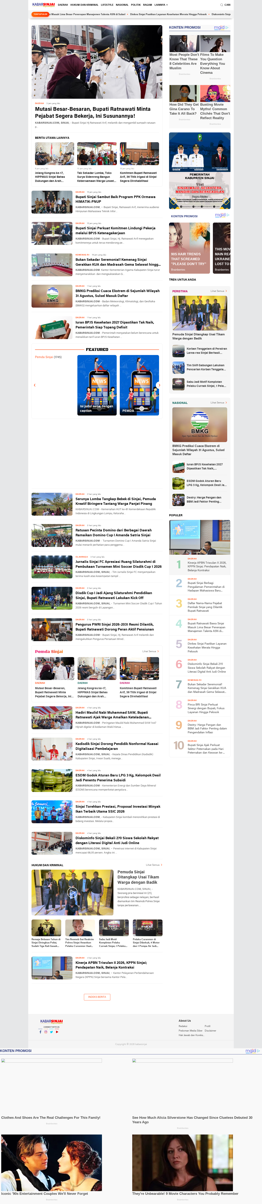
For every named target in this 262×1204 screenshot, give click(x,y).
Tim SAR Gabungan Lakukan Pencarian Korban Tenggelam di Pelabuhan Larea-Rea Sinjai (207, 368)
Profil (207, 1026)
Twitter (51, 1037)
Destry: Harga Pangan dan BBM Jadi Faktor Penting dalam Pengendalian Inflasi (204, 500)
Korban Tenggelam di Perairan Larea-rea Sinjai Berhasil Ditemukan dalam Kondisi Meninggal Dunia (207, 351)
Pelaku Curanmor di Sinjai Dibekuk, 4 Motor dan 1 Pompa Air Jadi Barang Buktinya (146, 943)
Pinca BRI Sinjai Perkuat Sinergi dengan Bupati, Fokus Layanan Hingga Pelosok (206, 708)
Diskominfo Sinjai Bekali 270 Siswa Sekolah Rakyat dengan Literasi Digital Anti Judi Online (117, 841)
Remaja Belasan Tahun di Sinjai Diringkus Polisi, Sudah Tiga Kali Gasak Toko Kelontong (46, 943)
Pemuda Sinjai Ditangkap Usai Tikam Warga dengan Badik (198, 336)
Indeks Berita (97, 997)
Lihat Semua (149, 651)
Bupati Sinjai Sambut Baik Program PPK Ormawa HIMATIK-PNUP (116, 199)
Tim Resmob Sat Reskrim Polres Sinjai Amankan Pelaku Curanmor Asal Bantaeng (79, 943)
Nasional (122, 5)
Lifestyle (107, 5)
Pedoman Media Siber (190, 1031)
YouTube (57, 1037)
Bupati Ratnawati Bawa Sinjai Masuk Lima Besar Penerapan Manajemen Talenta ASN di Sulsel (206, 627)
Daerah (63, 5)
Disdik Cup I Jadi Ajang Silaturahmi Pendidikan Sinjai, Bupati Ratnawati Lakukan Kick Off (114, 595)
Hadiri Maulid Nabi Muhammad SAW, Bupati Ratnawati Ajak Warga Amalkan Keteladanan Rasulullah (112, 715)
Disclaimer (210, 1031)
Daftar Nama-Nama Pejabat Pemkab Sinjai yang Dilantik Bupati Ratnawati (205, 607)
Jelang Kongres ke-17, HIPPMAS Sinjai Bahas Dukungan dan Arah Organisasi (50, 177)
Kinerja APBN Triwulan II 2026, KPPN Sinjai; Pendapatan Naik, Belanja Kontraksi (111, 965)
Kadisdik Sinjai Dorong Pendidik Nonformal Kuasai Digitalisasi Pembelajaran (117, 746)
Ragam (147, 5)
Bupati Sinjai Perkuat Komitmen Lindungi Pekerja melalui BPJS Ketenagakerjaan (116, 231)
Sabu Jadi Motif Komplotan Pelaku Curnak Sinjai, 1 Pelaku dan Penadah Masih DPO (113, 943)
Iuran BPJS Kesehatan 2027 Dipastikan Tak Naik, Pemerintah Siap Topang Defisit (115, 325)
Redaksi (183, 1026)
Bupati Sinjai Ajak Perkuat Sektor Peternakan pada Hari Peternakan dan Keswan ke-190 (206, 749)
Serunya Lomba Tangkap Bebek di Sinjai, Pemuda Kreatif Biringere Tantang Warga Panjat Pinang (116, 501)
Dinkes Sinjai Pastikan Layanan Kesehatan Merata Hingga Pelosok (130, 14)
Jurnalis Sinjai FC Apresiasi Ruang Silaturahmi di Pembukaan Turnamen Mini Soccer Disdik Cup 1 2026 (119, 564)
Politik (136, 5)
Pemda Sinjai (44, 357)
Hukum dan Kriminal (84, 5)
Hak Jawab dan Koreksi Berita (191, 1035)
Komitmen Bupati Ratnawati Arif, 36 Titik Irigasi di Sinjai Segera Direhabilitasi (138, 177)
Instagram (46, 1037)
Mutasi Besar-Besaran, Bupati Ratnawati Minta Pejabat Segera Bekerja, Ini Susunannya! (93, 113)
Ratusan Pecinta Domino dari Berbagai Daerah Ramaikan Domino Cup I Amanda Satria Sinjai (114, 533)
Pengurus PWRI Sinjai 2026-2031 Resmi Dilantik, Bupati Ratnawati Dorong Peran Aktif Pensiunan (115, 627)
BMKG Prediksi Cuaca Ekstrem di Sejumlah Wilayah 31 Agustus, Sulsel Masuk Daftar (118, 293)
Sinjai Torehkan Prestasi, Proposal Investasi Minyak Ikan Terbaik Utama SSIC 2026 (118, 809)
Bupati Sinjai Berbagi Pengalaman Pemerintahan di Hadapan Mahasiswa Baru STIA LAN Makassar (206, 587)
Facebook (40, 1037)
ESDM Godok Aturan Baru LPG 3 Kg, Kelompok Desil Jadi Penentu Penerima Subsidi (118, 778)
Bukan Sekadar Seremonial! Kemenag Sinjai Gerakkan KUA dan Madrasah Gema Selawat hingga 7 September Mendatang (118, 262)
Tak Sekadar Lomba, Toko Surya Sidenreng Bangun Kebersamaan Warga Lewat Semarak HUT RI (95, 177)
